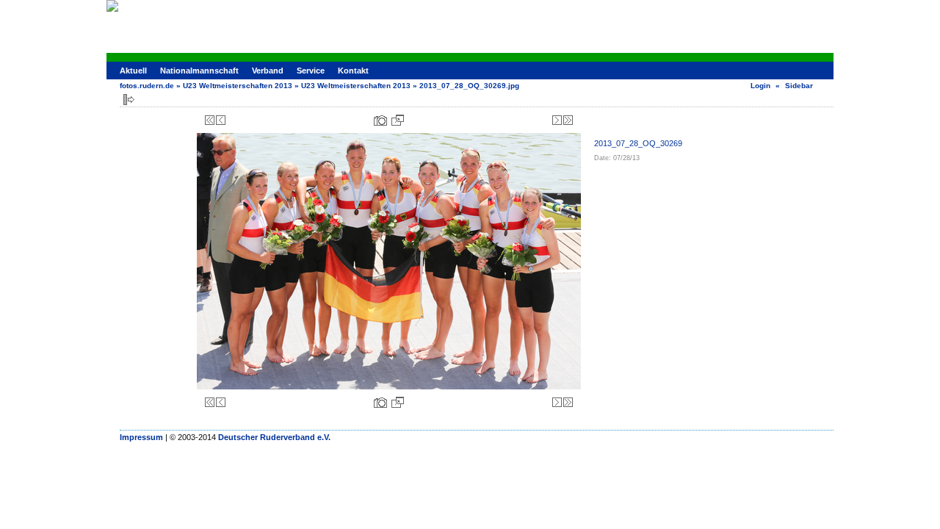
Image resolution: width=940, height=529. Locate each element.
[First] (209, 120)
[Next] (557, 120)
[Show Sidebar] (128, 99)
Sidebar (799, 86)
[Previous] (220, 120)
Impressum (141, 437)
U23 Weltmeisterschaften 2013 (237, 86)
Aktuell (133, 70)
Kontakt (353, 70)
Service (311, 70)
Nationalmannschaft (199, 70)
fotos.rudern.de (147, 86)
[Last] (568, 120)
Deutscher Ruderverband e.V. (274, 437)
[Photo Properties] (380, 120)
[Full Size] (397, 120)
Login (760, 86)
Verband (267, 70)
